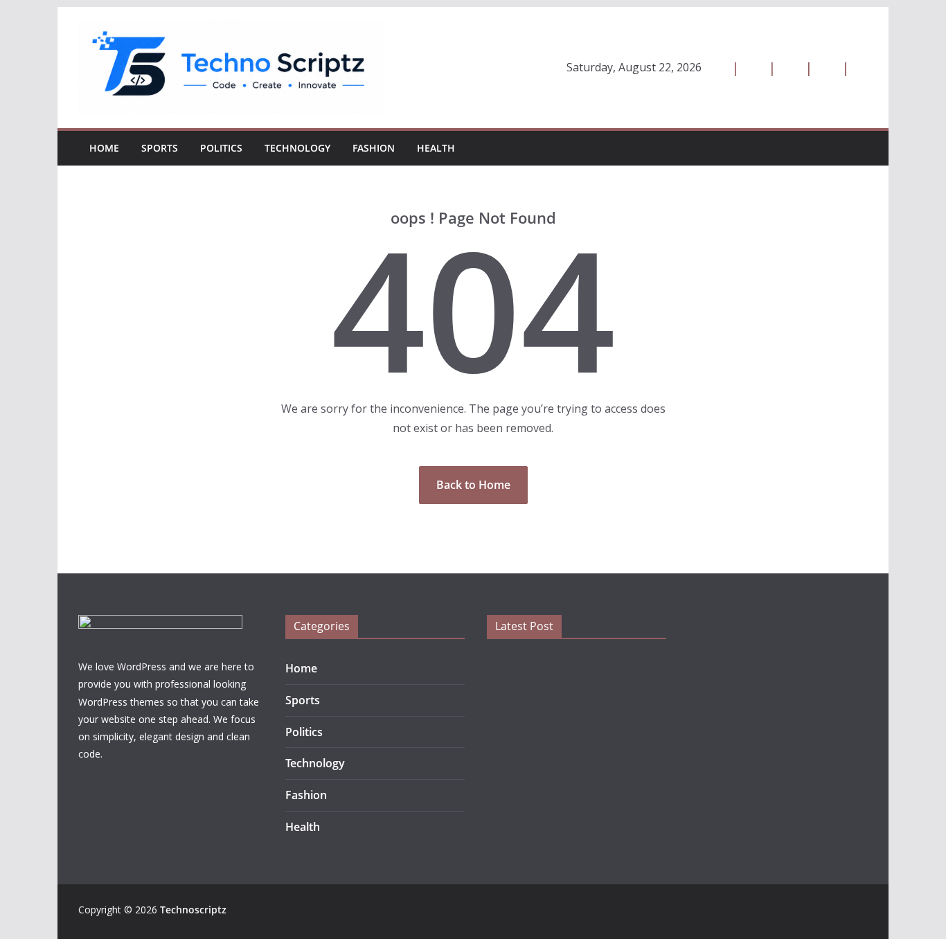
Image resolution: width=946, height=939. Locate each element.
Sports (159, 147)
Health (436, 147)
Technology (297, 147)
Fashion (373, 147)
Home (104, 147)
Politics (221, 147)
